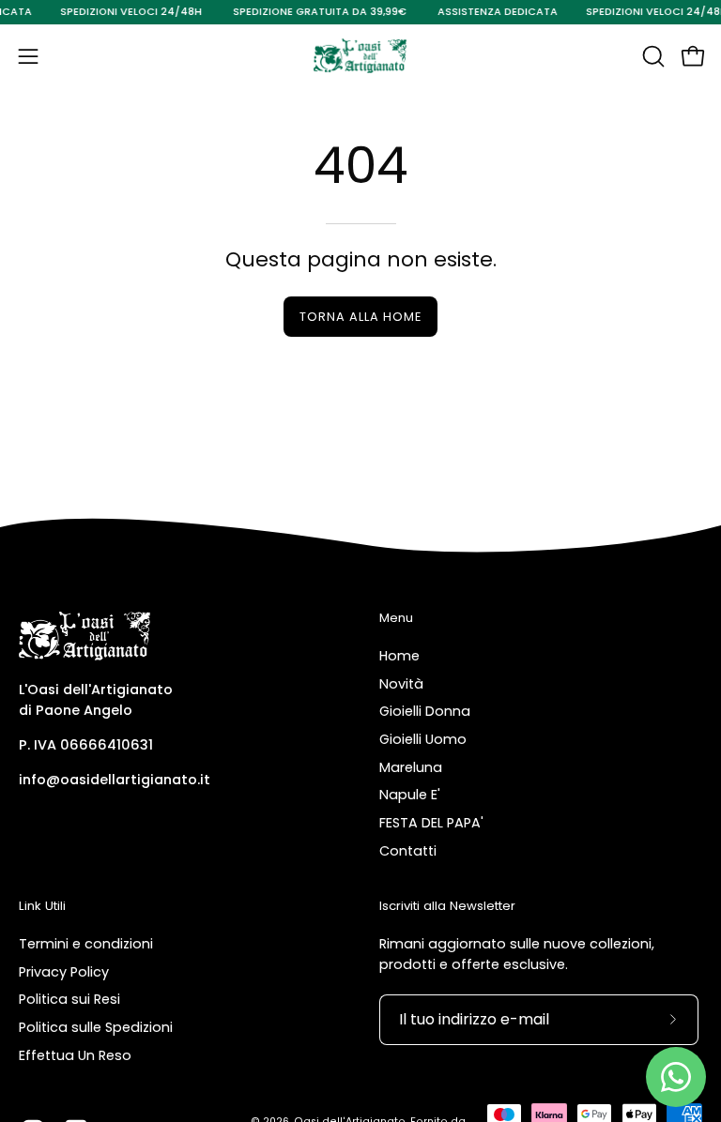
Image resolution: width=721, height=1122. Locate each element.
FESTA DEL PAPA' (431, 822)
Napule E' (409, 794)
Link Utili (42, 907)
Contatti (408, 851)
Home (399, 655)
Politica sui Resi (69, 999)
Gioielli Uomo (423, 739)
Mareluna (410, 766)
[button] (651, 56)
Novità (401, 683)
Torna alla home (360, 317)
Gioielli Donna (424, 711)
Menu (396, 619)
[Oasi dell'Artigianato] (360, 55)
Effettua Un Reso (75, 1054)
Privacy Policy (64, 971)
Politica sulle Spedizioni (96, 1027)
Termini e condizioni (86, 943)
